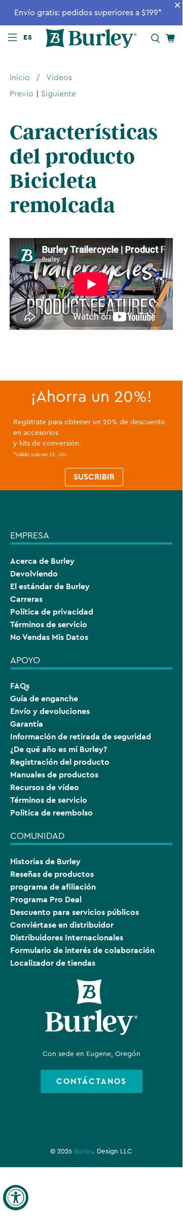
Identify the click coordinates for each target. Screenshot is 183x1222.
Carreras (26, 599)
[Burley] (91, 38)
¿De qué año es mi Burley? (58, 749)
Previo (21, 94)
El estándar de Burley (50, 586)
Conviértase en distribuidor (62, 925)
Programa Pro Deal (46, 899)
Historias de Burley (45, 861)
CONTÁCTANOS (91, 1081)
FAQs (19, 686)
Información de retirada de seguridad (80, 736)
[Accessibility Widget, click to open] (15, 1197)
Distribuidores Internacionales (66, 937)
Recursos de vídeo (44, 787)
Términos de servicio (48, 624)
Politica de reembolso (51, 812)
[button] (30, 37)
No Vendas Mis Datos (49, 637)
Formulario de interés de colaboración (82, 950)
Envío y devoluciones (50, 711)
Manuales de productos (54, 774)
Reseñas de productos (52, 874)
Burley (83, 1151)
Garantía (26, 724)
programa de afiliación (53, 886)
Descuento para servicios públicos (74, 912)
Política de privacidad (51, 611)
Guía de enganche (44, 698)
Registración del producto (59, 762)
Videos (59, 78)
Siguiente (58, 94)
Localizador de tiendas (52, 963)
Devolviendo (34, 573)
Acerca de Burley (42, 561)
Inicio (20, 78)
